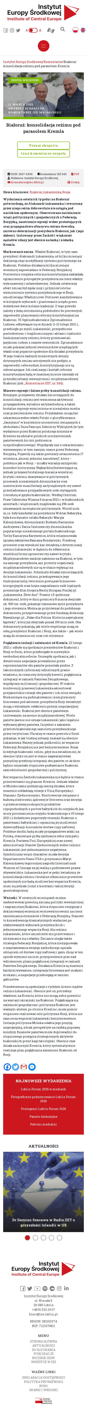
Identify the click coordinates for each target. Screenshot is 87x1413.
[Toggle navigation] (43, 46)
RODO (43, 1386)
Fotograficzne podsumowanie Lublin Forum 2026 (43, 1099)
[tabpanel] (43, 1191)
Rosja (66, 192)
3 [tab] (43, 1237)
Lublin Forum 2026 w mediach (43, 1089)
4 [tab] (51, 1237)
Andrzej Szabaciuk (26, 108)
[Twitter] (15, 1067)
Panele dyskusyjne (43, 1117)
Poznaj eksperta (43, 145)
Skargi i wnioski (43, 1390)
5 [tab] (60, 1237)
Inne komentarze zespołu (43, 153)
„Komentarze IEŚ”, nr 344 (43, 383)
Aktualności (43, 1346)
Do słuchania (43, 1350)
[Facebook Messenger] (32, 1067)
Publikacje (44, 1354)
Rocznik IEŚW (43, 1358)
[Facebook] (7, 1067)
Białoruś (36, 192)
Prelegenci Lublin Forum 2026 (43, 1109)
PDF (76, 174)
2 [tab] (35, 1237)
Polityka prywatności (43, 1382)
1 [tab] (27, 1237)
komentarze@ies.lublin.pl (27, 182)
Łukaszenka (52, 192)
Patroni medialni (43, 1124)
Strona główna (43, 1341)
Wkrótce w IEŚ (43, 1362)
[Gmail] (23, 1067)
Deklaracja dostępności (43, 1378)
